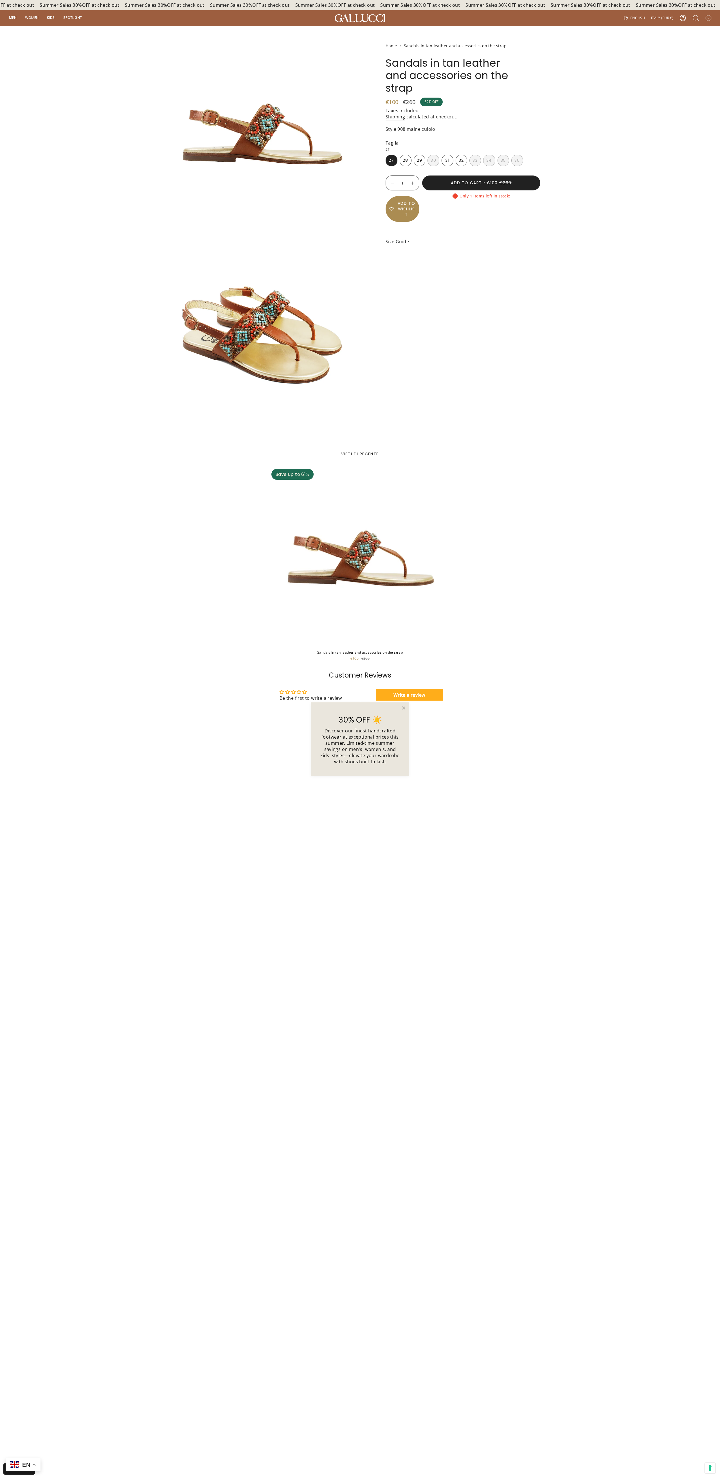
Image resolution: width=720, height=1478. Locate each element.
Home (391, 45)
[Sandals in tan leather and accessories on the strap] (360, 557)
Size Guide (397, 242)
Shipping (395, 117)
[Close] (403, 708)
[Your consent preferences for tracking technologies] (710, 1468)
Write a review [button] (409, 695)
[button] (13, 18)
